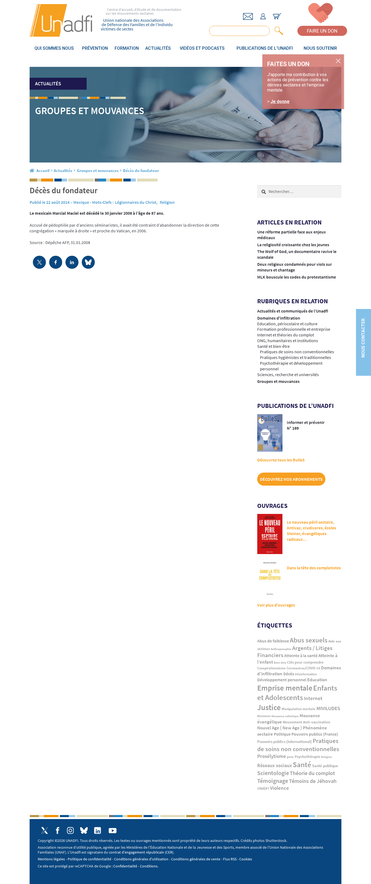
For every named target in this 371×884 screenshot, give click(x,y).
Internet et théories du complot (285, 335)
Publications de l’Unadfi (265, 48)
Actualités (158, 48)
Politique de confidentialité (89, 859)
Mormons (264, 716)
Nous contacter (363, 338)
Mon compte (263, 16)
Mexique (81, 202)
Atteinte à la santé (300, 655)
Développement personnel (281, 679)
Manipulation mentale (299, 709)
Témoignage (272, 781)
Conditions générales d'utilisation (141, 859)
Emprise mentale (284, 688)
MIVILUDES (328, 708)
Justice (269, 707)
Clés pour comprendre (305, 662)
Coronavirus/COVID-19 (303, 668)
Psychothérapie (307, 756)
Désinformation (306, 674)
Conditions (149, 866)
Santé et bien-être (273, 346)
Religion (167, 202)
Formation (127, 48)
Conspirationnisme (271, 668)
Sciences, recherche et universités (288, 374)
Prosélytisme (271, 756)
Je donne (280, 101)
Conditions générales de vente (195, 859)
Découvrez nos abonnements (291, 479)
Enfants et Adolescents (297, 692)
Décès (288, 673)
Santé (302, 764)
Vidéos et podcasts (202, 48)
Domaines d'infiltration (278, 318)
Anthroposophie (281, 649)
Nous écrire (248, 16)
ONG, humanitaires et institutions (287, 340)
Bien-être (280, 662)
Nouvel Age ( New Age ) (279, 728)
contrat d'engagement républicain (136, 852)
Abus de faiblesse (273, 641)
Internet (313, 698)
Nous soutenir (320, 48)
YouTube (112, 830)
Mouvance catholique (285, 716)
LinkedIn (97, 830)
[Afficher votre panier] (277, 16)
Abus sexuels (309, 640)
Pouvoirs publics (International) (284, 741)
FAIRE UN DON (322, 31)
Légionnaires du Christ (135, 202)
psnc (290, 756)
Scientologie (273, 773)
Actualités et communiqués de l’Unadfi (292, 311)
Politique (282, 734)
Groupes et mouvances (98, 170)
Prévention (95, 48)
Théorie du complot (312, 773)
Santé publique (325, 765)
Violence (279, 788)
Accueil (42, 170)
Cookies (245, 859)
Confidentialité (125, 866)
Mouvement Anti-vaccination (306, 722)
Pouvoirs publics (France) (314, 734)
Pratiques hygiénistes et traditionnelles (295, 357)
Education (317, 680)
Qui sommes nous (54, 48)
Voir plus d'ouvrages (276, 605)
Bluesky (84, 830)
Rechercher (277, 31)
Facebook (57, 830)
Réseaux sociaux (274, 765)
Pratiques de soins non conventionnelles (297, 351)
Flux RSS (230, 859)
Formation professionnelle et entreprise (293, 329)
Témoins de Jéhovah (313, 780)
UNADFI (263, 788)
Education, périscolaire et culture (287, 323)
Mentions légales (51, 859)
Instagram (70, 830)
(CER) (169, 852)
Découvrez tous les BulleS (281, 460)
